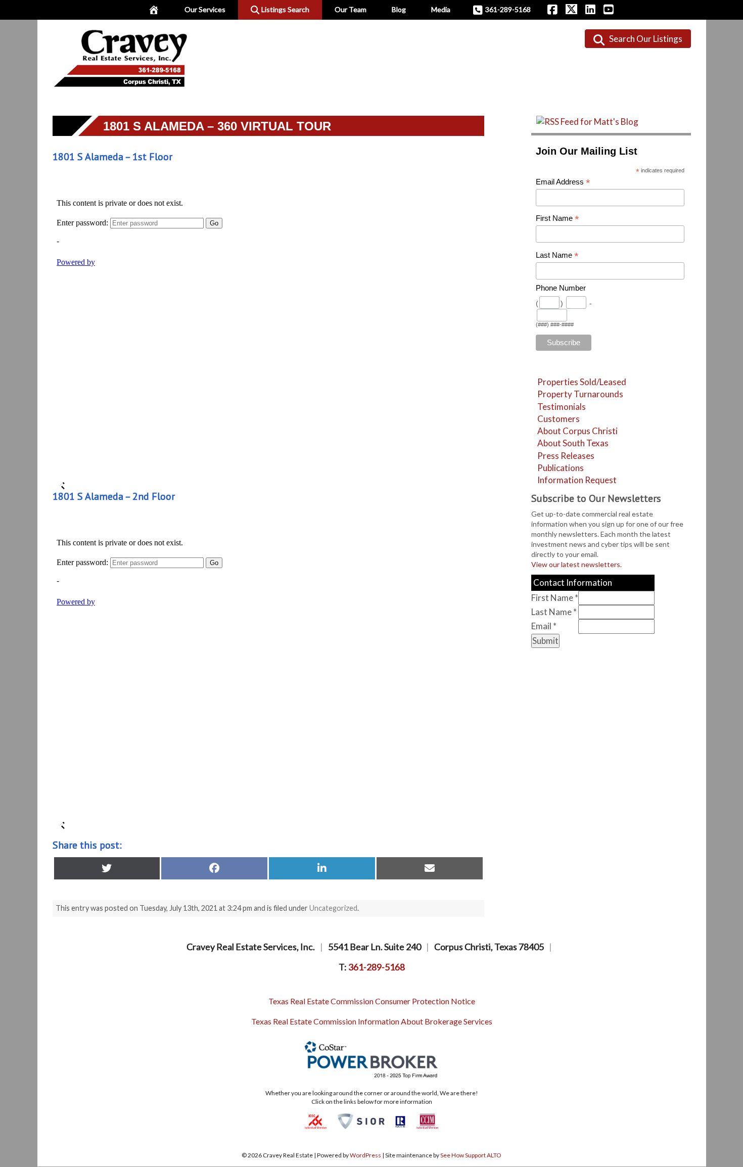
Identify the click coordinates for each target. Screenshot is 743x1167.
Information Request (577, 480)
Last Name (557, 255)
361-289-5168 (508, 9)
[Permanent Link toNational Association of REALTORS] (400, 1121)
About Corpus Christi (577, 431)
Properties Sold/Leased (581, 382)
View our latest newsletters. (576, 564)
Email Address (563, 182)
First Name (557, 218)
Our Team (350, 9)
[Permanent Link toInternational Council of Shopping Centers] (315, 1121)
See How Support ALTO (470, 1155)
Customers (558, 418)
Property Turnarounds (580, 394)
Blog (399, 9)
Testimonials (561, 406)
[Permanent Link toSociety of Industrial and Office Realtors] (361, 1121)
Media (440, 9)
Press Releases (565, 455)
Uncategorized (333, 908)
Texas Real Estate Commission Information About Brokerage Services (371, 1021)
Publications (560, 467)
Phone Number (561, 288)
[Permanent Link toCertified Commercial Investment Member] (427, 1121)
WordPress (365, 1155)
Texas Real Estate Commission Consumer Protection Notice (371, 1001)
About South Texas (573, 443)
